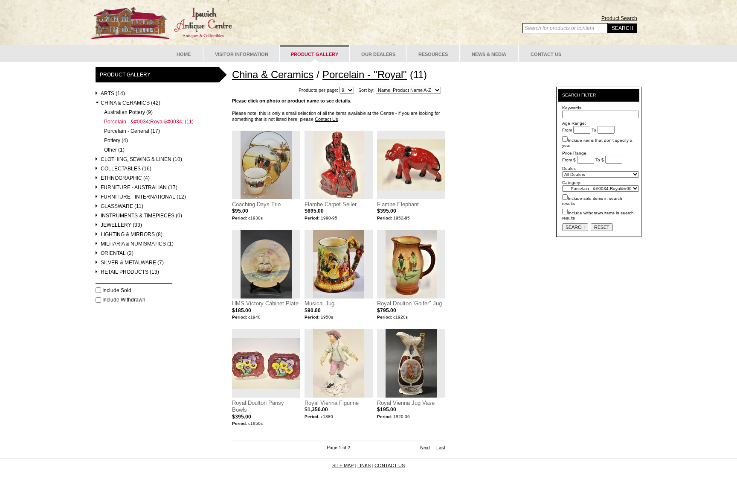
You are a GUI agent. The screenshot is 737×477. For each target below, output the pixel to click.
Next (425, 447)
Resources (433, 54)
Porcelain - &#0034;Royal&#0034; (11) (149, 122)
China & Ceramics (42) (130, 103)
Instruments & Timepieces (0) (141, 216)
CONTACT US (389, 465)
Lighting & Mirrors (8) (131, 234)
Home (184, 54)
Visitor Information (241, 54)
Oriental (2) (117, 253)
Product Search (619, 18)
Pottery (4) (116, 140)
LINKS (364, 465)
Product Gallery (314, 54)
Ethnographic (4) (125, 178)
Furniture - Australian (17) (139, 187)
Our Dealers (378, 54)
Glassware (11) (122, 206)
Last (440, 447)
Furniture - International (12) (143, 197)
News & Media (489, 54)
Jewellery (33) (121, 225)
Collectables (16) (126, 169)
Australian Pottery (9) (128, 112)
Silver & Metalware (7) (132, 263)
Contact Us (546, 54)
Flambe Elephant (398, 204)
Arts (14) (113, 94)
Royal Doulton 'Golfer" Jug (409, 303)
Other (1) (114, 150)
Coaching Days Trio (256, 204)
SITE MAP (343, 465)
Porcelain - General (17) (132, 131)
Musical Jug (319, 303)
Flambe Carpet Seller (331, 204)
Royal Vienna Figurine (332, 403)
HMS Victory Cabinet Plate (265, 303)
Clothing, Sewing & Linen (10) (141, 159)
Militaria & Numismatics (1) (137, 244)
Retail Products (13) (130, 272)
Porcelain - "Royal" (364, 74)
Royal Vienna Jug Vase (406, 403)
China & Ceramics (272, 74)
